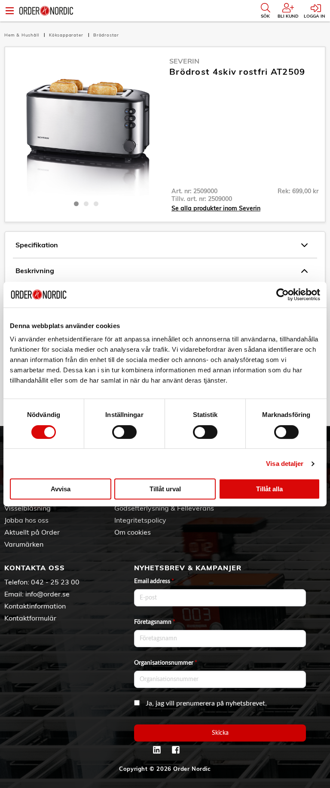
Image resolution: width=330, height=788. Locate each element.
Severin (184, 61)
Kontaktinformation (35, 606)
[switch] (124, 432)
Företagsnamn (154, 622)
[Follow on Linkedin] (157, 750)
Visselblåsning (27, 508)
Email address (154, 581)
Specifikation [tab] (36, 244)
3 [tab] (96, 204)
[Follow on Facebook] (176, 750)
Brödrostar (106, 35)
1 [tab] (76, 204)
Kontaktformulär (30, 618)
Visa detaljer (284, 463)
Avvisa (60, 489)
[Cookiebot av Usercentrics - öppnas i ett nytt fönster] (282, 294)
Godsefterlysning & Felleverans (164, 508)
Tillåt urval (165, 489)
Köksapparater (67, 35)
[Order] (46, 10)
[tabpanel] (86, 126)
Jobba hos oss (26, 520)
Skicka (220, 733)
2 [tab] (86, 204)
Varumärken (23, 544)
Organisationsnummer (165, 663)
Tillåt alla (269, 489)
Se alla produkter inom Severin (215, 208)
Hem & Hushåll (22, 35)
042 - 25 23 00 (55, 582)
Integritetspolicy (140, 520)
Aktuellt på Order (32, 532)
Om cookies (132, 532)
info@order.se (47, 594)
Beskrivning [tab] (34, 270)
